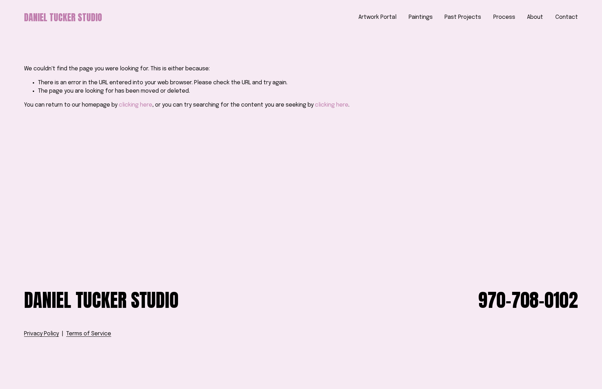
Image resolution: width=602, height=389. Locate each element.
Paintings (421, 17)
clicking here (135, 105)
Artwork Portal (377, 17)
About (535, 17)
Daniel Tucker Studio (63, 17)
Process (504, 17)
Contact (566, 17)
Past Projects (463, 17)
